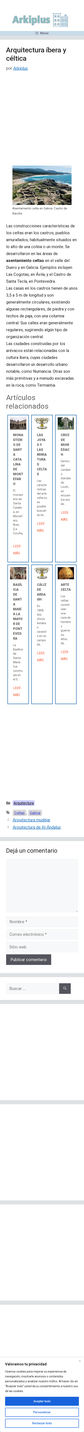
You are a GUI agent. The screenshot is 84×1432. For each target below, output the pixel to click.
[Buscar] (65, 988)
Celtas (19, 813)
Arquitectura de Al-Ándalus (37, 827)
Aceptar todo (42, 1401)
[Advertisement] (42, 122)
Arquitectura (24, 803)
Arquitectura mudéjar (31, 819)
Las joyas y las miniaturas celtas (42, 454)
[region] (42, 1394)
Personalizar (42, 1412)
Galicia (35, 813)
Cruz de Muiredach (65, 444)
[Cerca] (79, 1360)
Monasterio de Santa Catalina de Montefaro (18, 459)
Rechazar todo (42, 1423)
